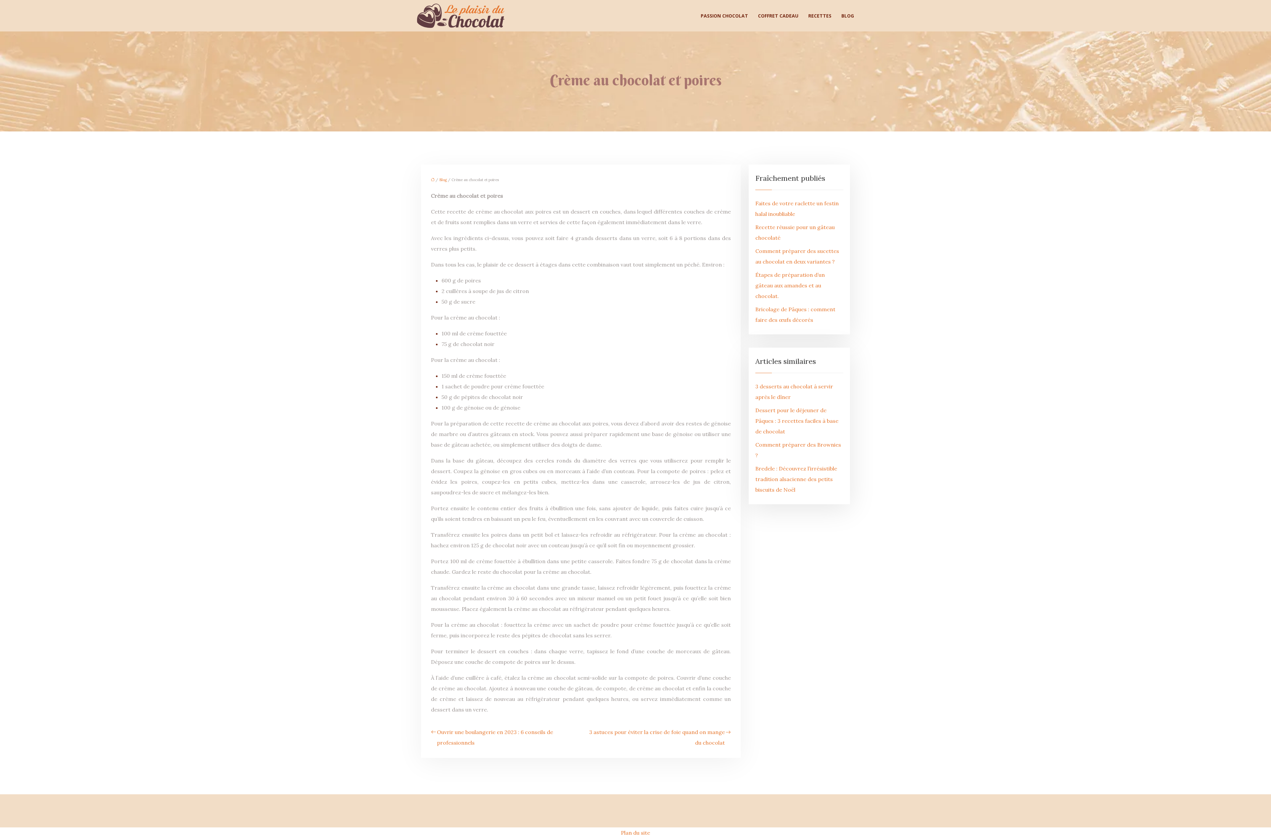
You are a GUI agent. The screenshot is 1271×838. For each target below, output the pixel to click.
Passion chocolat (724, 16)
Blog (847, 16)
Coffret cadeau (778, 16)
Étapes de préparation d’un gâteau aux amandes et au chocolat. (790, 285)
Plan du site (635, 832)
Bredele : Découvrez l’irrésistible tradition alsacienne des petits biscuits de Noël (796, 479)
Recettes (819, 16)
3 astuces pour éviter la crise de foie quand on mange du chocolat (657, 737)
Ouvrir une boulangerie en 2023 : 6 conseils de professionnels (495, 737)
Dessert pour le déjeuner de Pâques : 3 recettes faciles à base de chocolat (796, 421)
